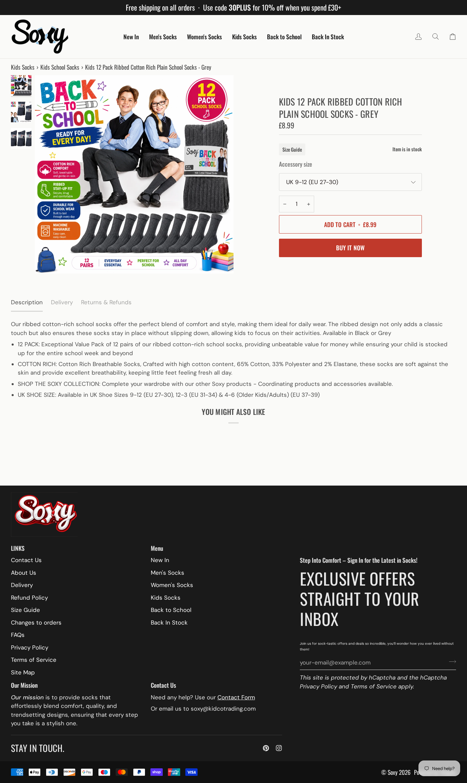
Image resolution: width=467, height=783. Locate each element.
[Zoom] (134, 174)
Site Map (23, 672)
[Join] (450, 661)
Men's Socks (167, 572)
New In (160, 560)
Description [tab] (27, 302)
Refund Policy (29, 597)
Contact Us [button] (163, 685)
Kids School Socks (59, 66)
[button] (131, 36)
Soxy (393, 772)
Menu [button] (157, 548)
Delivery (22, 585)
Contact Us (26, 560)
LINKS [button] (18, 548)
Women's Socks (172, 585)
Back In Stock (169, 622)
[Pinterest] (266, 748)
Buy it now (350, 247)
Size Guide (292, 149)
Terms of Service (374, 686)
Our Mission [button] (24, 685)
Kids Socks (23, 66)
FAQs (18, 635)
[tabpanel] (233, 359)
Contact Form (236, 697)
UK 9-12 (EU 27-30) (312, 182)
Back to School (171, 610)
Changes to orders (36, 622)
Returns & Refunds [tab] (106, 302)
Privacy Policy (318, 686)
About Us (23, 572)
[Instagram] (279, 748)
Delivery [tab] (62, 302)
